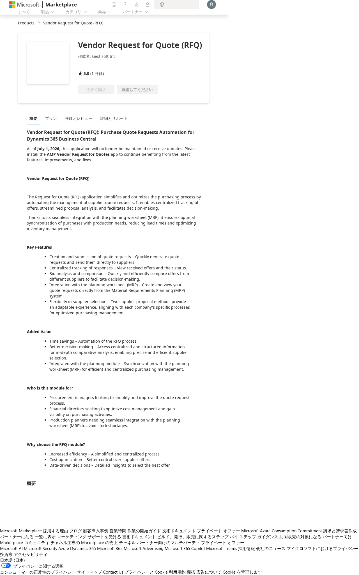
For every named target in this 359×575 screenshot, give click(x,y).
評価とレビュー (78, 118)
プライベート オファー (218, 530)
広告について (209, 572)
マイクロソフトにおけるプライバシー (322, 548)
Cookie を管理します (242, 572)
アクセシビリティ (30, 554)
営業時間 (117, 530)
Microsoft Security (40, 548)
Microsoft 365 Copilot (185, 548)
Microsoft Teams (221, 548)
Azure (63, 548)
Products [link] (26, 23)
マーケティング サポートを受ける (89, 536)
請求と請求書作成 (340, 530)
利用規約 (177, 572)
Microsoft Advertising (144, 548)
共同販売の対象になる (300, 536)
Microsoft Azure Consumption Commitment (281, 530)
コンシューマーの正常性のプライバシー (38, 572)
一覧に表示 (45, 536)
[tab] (35, 118)
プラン (51, 118)
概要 (33, 118)
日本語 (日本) (12, 560)
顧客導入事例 (95, 530)
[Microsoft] (24, 4)
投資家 (6, 554)
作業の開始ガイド (144, 530)
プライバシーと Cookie (146, 572)
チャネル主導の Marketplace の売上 (84, 542)
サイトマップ (89, 572)
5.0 (86, 73)
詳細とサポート (114, 118)
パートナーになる (17, 536)
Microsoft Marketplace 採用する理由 (34, 530)
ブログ (75, 530)
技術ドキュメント (179, 530)
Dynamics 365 (83, 548)
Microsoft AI (11, 548)
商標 (191, 572)
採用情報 (246, 548)
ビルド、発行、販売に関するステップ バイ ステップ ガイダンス (217, 536)
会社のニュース (271, 548)
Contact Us (113, 572)
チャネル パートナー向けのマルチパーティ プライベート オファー (181, 542)
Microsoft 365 (110, 548)
